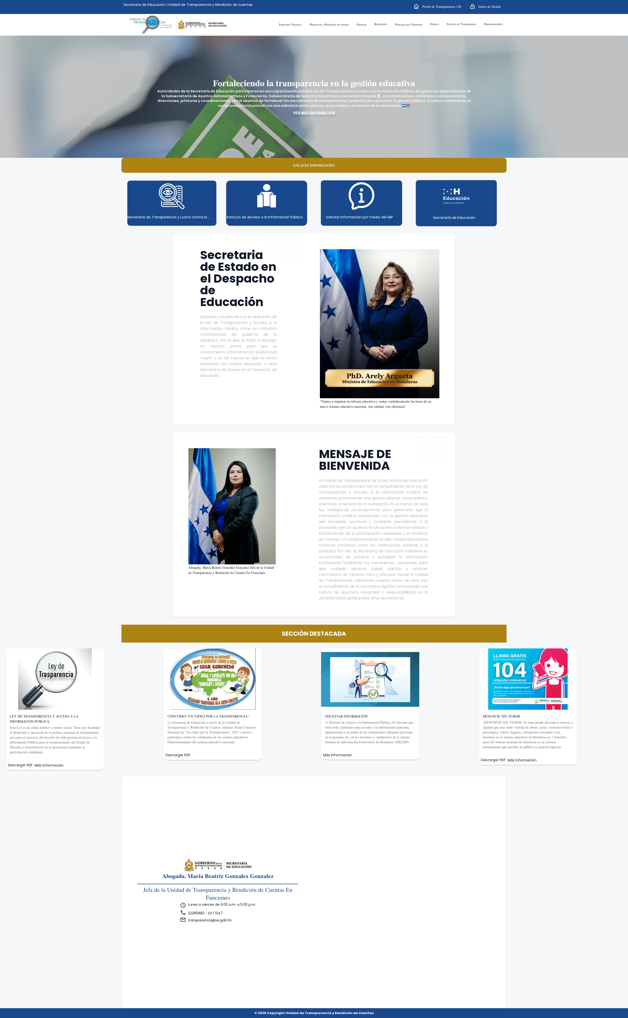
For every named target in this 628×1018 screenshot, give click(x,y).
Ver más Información (314, 113)
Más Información (49, 765)
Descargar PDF (20, 765)
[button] (437, 6)
